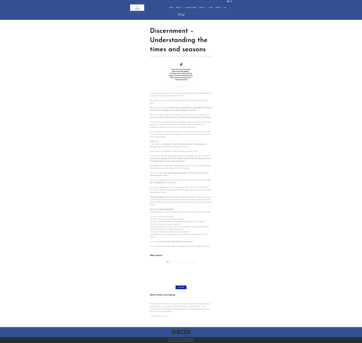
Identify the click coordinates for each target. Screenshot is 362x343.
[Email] (183, 332)
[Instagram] (178, 332)
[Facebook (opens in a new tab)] (228, 1)
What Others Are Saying (162, 295)
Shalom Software (187, 341)
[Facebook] (174, 332)
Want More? (156, 255)
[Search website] (230, 7)
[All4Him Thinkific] (188, 332)
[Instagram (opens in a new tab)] (231, 1)
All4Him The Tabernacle (185, 339)
